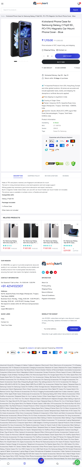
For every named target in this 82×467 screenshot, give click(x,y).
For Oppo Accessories (25, 437)
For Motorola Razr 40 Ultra (71, 403)
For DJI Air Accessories (60, 382)
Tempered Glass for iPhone (49, 401)
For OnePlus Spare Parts (72, 434)
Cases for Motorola (11, 434)
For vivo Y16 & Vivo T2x (16, 399)
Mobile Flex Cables (61, 384)
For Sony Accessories (72, 415)
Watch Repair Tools (73, 454)
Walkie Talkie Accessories (30, 446)
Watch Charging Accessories (27, 418)
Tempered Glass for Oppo (59, 387)
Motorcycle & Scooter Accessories (56, 432)
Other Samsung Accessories (20, 439)
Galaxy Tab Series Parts (52, 377)
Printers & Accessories (22, 391)
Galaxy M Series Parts (52, 408)
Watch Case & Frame (15, 458)
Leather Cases (48, 439)
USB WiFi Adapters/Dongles (28, 434)
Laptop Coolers (37, 396)
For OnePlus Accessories (41, 437)
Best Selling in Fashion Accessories (49, 418)
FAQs (2, 319)
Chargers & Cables (21, 365)
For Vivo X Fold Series (67, 401)
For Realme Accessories (31, 425)
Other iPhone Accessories (33, 456)
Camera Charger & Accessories (16, 444)
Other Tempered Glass (29, 427)
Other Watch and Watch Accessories (62, 413)
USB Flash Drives (42, 449)
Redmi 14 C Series (15, 446)
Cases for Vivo (30, 449)
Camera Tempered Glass (52, 411)
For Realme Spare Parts (52, 444)
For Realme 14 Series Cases (33, 403)
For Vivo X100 (20, 449)
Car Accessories (48, 384)
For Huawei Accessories (48, 454)
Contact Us (5, 322)
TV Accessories (60, 420)
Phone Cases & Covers (63, 372)
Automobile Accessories (72, 370)
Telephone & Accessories (36, 444)
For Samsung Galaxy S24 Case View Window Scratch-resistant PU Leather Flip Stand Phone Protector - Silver (51, 242)
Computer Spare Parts (25, 423)
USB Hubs (46, 403)
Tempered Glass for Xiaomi (21, 430)
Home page (69, 446)
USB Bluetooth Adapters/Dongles (52, 399)
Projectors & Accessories (8, 418)
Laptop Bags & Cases (27, 451)
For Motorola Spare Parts (39, 375)
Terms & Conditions (48, 295)
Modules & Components (41, 413)
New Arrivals (66, 396)
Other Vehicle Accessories (66, 394)
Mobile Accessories (48, 420)
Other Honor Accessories (24, 413)
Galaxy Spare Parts (37, 408)
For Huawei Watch (70, 389)
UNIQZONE (59, 348)
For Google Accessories (67, 379)
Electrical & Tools (47, 365)
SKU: (43, 125)
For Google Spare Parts (55, 375)
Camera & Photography (8, 420)
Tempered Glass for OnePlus (41, 430)
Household (3, 425)
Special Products (64, 423)
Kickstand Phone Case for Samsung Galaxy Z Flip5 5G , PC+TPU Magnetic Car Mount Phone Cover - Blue (58, 27)
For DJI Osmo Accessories (37, 415)
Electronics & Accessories (62, 365)
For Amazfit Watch (10, 442)
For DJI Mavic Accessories (69, 408)
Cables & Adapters (34, 365)
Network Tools (61, 454)
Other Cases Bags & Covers (52, 396)
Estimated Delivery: (51, 75)
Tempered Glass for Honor (64, 427)
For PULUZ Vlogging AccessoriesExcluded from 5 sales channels (52, 391)
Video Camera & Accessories (70, 451)
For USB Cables (67, 444)
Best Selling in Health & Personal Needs (56, 456)
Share (78, 68)
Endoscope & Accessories (30, 394)
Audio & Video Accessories (61, 425)
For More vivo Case (34, 401)
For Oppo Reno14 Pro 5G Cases (16, 401)
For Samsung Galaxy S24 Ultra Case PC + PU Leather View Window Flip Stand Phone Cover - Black (30, 242)
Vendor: (44, 128)
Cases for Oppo (5, 439)
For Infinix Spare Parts (71, 375)
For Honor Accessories (33, 379)
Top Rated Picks (29, 370)
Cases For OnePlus (27, 387)
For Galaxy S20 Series (72, 437)
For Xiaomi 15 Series (62, 442)
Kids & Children (75, 423)
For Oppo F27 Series (57, 437)
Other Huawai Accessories (55, 415)
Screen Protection (49, 372)
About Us (45, 282)
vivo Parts (22, 411)
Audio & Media (12, 375)
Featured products (49, 442)
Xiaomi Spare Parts (56, 434)
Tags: (43, 131)
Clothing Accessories (50, 423)
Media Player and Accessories (20, 408)
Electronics (13, 423)
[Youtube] (55, 272)
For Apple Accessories (25, 442)
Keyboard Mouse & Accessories (66, 406)
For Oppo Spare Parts (7, 456)
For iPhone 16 (37, 442)
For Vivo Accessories (37, 377)
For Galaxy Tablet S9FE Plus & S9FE (30, 384)
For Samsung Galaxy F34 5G (58, 449)
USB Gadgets (37, 423)
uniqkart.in (31, 348)
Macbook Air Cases (51, 367)
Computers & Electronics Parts (10, 372)
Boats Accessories (14, 427)
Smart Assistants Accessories (37, 389)
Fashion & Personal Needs (55, 370)
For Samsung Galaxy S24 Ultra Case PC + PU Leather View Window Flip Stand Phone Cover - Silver (10, 242)
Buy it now (61, 62)
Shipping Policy (34, 176)
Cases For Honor (36, 439)
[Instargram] (51, 272)
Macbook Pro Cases (65, 367)
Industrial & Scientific (7, 365)
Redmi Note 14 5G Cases (69, 411)
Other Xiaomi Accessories (31, 458)
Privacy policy (46, 286)
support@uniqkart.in (7, 309)
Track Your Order (6, 325)
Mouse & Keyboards (57, 430)
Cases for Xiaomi (45, 425)
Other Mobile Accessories (34, 411)
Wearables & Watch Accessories (31, 372)
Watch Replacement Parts (17, 389)
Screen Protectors (75, 449)
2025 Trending (19, 456)
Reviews (66, 176)
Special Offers (39, 432)
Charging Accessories (37, 367)
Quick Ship (19, 370)
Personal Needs (59, 458)
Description (18, 176)
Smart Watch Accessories (69, 377)
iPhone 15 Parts (23, 415)
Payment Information (48, 299)
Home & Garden (41, 370)
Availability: (45, 123)
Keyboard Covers (5, 454)
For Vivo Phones (19, 379)
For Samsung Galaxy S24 (48, 394)
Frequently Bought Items (30, 382)
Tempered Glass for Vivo (23, 396)
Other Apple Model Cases (13, 394)
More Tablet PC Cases (55, 389)
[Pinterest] (47, 272)
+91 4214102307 (12, 286)
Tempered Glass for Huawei (46, 427)
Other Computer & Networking (45, 406)
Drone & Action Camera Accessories (28, 420)
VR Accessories (56, 403)
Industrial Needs (43, 434)
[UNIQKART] (40, 4)
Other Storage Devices (42, 387)
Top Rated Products (16, 406)
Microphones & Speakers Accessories (47, 451)
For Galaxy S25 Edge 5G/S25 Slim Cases (25, 454)
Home (3, 16)
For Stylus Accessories (21, 377)
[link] (17, 224)
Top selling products (45, 382)
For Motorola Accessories (8, 437)
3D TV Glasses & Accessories (19, 367)
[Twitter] (43, 272)
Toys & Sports (9, 432)
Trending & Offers (24, 375)
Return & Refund (51, 176)
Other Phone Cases (46, 446)
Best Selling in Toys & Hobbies (72, 418)
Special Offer (4, 406)
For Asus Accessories (15, 425)
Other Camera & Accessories (24, 432)
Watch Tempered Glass (32, 399)
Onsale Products (29, 406)
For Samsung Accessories (50, 379)
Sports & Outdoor (59, 446)
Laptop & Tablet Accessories (9, 451)
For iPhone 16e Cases (61, 439)
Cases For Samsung (13, 387)
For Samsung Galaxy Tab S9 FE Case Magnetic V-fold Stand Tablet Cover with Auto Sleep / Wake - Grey (71, 242)
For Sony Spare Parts (16, 403)
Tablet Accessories (46, 458)
